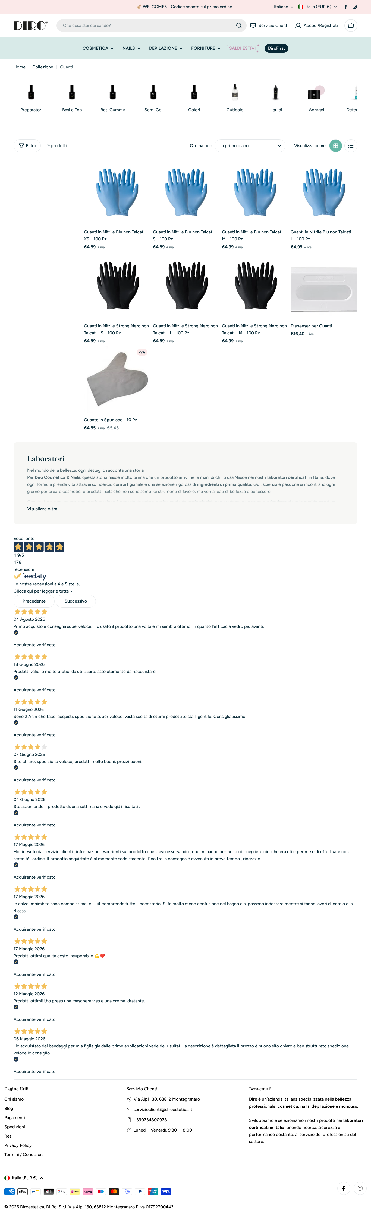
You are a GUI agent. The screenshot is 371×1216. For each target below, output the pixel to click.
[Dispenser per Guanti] (324, 285)
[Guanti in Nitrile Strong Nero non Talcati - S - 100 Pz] (117, 285)
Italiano (281, 7)
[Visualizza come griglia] (335, 145)
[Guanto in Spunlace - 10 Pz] (117, 379)
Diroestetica (32, 1206)
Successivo (76, 601)
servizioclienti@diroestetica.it (163, 1109)
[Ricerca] (239, 25)
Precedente (34, 601)
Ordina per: (201, 145)
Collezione (42, 66)
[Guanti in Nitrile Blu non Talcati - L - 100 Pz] (324, 192)
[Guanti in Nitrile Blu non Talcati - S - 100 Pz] (186, 192)
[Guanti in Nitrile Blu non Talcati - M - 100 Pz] (255, 192)
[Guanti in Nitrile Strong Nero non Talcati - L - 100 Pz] (186, 285)
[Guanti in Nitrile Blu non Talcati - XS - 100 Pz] (117, 192)
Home (20, 66)
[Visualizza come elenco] (350, 145)
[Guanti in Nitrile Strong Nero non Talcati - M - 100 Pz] (255, 285)
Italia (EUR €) (318, 6)
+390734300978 (150, 1119)
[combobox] (151, 25)
